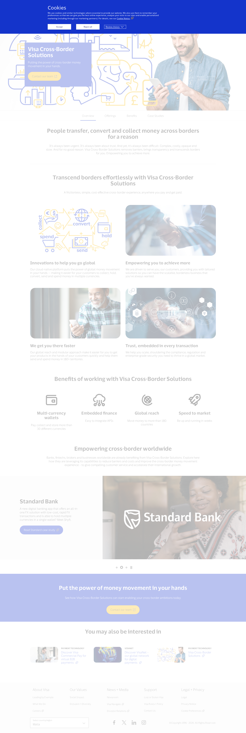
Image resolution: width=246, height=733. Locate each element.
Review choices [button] (113, 26)
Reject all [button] (88, 26)
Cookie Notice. (123, 18)
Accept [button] (59, 26)
